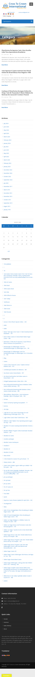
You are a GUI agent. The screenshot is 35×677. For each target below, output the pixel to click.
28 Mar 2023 (6, 75)
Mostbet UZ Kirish (8, 452)
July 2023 (6, 146)
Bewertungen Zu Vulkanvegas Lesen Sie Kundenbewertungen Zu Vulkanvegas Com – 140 (16, 347)
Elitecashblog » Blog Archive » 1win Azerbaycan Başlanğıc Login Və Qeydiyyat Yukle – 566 (16, 395)
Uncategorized (7, 503)
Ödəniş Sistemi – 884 (9, 462)
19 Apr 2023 (6, 54)
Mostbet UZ (7, 449)
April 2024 (6, 133)
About (5, 629)
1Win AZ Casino (8, 282)
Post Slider (6, 493)
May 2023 (6, 153)
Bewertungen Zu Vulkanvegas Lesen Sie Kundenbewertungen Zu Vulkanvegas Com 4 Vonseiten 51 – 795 (18, 353)
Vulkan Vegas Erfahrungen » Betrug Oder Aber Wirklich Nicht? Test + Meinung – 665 (18, 563)
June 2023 (6, 150)
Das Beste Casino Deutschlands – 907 (14, 373)
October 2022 (7, 176)
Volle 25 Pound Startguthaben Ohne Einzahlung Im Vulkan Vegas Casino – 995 (17, 515)
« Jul (8, 251)
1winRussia (7, 302)
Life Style (6, 409)
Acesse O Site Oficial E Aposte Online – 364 (15, 322)
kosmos (6, 406)
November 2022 (8, 173)
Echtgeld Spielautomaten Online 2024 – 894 (15, 381)
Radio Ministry (7, 625)
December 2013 (8, 193)
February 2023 (7, 163)
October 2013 (7, 199)
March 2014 (7, 190)
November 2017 (8, 186)
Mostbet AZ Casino (9, 435)
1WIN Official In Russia (10, 295)
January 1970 (7, 209)
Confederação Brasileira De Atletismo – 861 (15, 369)
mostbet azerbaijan (9, 439)
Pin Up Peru (7, 490)
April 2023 (6, 156)
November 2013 (8, 196)
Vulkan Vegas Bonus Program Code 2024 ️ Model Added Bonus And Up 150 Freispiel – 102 (18, 540)
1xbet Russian (7, 312)
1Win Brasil (7, 285)
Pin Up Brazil (7, 480)
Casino (5, 361)
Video (5, 507)
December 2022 (8, 170)
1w (4, 270)
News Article (7, 455)
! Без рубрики (7, 264)
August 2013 (7, 206)
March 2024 (7, 136)
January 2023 (7, 166)
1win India (6, 292)
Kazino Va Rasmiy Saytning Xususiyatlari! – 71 (16, 402)
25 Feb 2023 (5, 97)
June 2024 (6, 127)
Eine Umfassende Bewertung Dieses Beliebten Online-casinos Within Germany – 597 (18, 385)
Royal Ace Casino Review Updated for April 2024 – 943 (18, 500)
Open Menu (31, 4)
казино (5, 581)
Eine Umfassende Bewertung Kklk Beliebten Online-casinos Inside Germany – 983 (17, 390)
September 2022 (8, 180)
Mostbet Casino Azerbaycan (11, 442)
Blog (5, 358)
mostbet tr (6, 445)
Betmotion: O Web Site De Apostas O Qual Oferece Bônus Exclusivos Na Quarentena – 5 (17, 342)
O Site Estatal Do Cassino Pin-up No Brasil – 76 (16, 459)
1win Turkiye (7, 298)
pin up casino (7, 483)
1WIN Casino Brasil (9, 288)
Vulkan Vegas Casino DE (10, 551)
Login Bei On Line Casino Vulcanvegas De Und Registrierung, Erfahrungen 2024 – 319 (16, 413)
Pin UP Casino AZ (8, 487)
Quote (5, 497)
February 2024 (7, 140)
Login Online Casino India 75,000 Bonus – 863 (16, 417)
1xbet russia (7, 308)
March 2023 (7, 160)
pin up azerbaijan (8, 477)
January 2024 (7, 143)
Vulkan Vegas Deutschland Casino (12, 559)
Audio (5, 328)
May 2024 (6, 130)
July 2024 (6, 123)
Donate (6, 619)
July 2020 (6, 183)
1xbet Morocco (8, 305)
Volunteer (6, 622)
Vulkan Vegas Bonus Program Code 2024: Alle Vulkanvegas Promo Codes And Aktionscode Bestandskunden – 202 (16, 546)
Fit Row (6, 399)
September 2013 (8, 203)
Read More (5, 65)
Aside (5, 325)
